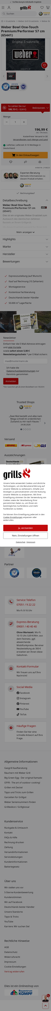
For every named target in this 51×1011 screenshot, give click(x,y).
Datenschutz (20, 542)
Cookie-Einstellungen (13, 517)
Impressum (31, 542)
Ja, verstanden (25, 528)
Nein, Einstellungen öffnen (25, 535)
